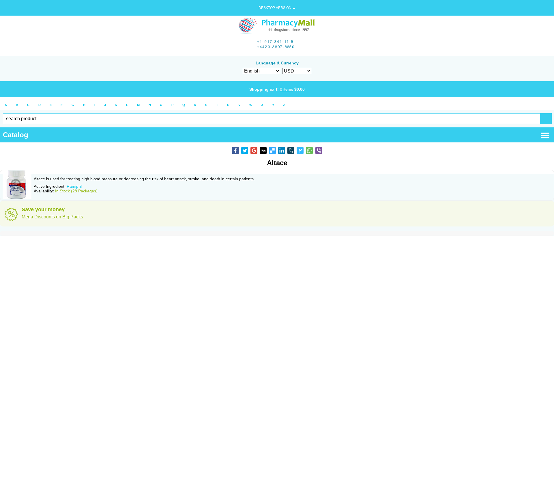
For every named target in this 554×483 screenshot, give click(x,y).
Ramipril (74, 186)
